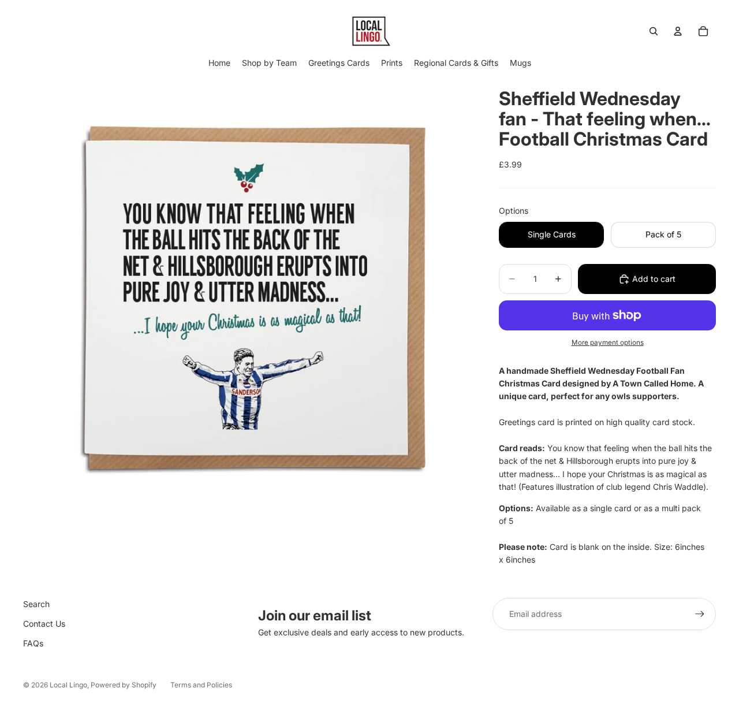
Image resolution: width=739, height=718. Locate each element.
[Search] (653, 31)
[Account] (678, 31)
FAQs (33, 643)
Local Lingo (68, 684)
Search (36, 604)
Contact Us (44, 623)
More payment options (608, 342)
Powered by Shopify (123, 684)
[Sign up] (700, 614)
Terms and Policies (201, 684)
